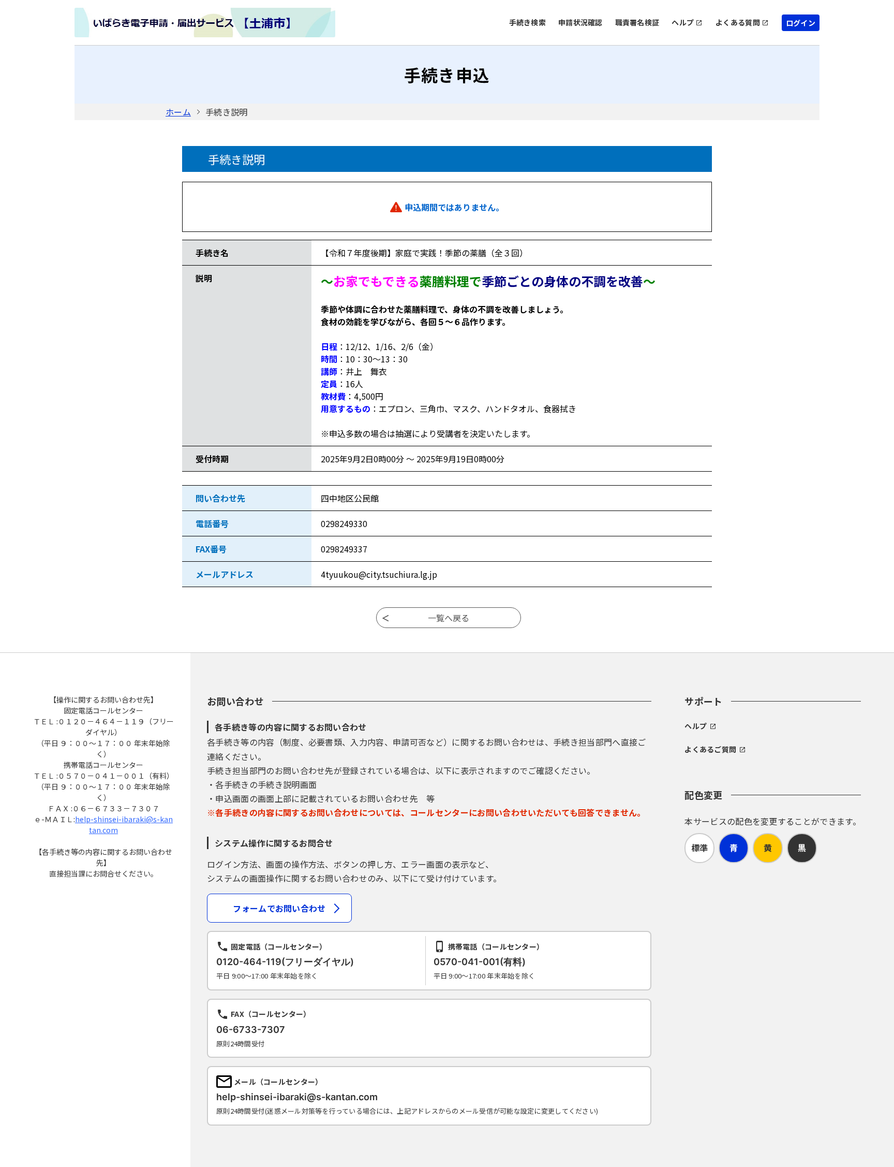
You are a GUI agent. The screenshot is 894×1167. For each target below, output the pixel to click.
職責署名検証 (637, 22)
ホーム (178, 112)
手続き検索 (527, 22)
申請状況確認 (580, 22)
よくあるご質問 (710, 749)
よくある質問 (738, 22)
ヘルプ (683, 22)
